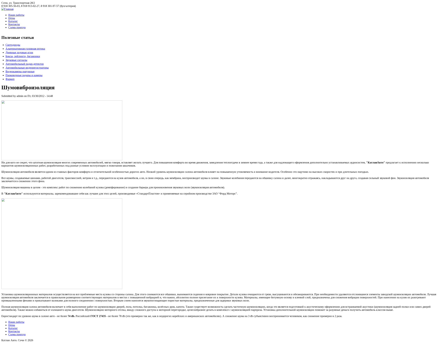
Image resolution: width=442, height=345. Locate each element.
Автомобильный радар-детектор (25, 63)
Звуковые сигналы (16, 60)
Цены (11, 18)
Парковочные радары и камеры (24, 75)
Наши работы (16, 14)
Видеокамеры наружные (20, 71)
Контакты (14, 24)
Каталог (13, 21)
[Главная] (7, 9)
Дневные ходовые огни (19, 52)
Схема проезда (17, 27)
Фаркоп (10, 79)
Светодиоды (13, 44)
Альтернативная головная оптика (25, 48)
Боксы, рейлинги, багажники (23, 56)
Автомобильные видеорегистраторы (27, 67)
